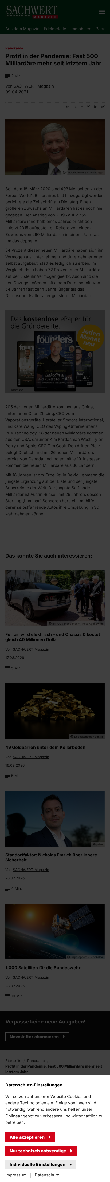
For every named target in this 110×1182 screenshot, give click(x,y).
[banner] (55, 591)
